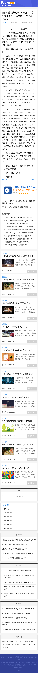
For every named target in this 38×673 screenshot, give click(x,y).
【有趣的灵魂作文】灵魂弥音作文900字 (16, 242)
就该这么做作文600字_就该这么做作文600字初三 (17, 553)
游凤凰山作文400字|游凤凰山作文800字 (14, 549)
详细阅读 (31, 271)
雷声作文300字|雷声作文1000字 (15, 327)
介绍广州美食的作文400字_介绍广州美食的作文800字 (19, 445)
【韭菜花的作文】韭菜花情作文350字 (16, 224)
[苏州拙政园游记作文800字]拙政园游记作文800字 (19, 397)
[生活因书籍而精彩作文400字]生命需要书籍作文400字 (19, 256)
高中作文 (8, 517)
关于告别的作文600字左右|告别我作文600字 (16, 613)
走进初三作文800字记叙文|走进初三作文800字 (18, 239)
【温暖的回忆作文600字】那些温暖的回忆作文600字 (18, 629)
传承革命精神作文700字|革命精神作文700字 (18, 571)
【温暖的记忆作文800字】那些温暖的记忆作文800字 (19, 280)
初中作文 (8, 513)
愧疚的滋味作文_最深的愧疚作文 (20, 207)
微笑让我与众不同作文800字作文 (12, 641)
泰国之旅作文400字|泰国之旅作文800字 (18, 421)
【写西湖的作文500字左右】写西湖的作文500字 (19, 350)
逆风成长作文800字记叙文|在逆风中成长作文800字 (20, 582)
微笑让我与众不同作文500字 (21, 644)
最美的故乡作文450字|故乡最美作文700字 (17, 236)
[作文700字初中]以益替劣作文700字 (15, 245)
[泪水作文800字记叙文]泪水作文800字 (14, 558)
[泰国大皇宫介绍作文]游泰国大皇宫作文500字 (19, 468)
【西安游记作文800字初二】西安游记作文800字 (19, 374)
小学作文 (8, 509)
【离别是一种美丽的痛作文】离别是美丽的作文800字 (21, 217)
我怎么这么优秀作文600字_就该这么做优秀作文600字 (19, 540)
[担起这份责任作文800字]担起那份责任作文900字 (19, 230)
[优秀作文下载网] (8, 5)
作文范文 (8, 524)
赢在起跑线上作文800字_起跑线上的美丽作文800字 (18, 609)
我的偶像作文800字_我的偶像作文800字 (14, 618)
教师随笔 (8, 528)
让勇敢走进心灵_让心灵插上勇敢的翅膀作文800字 (20, 233)
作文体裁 (8, 521)
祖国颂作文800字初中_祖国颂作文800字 (14, 544)
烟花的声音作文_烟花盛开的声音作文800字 (19, 303)
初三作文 (5, 22)
